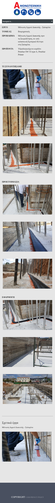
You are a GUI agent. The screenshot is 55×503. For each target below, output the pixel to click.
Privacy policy (37, 497)
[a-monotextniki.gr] (27, 8)
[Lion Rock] (27, 84)
